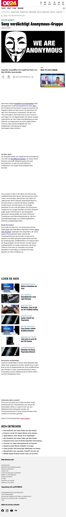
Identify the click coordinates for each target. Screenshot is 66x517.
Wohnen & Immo (24, 12)
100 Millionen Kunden (18, 159)
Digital (5, 15)
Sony (34, 106)
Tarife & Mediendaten (7, 494)
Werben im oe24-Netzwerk (8, 475)
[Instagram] (7, 510)
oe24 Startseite (5, 465)
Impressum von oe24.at (7, 481)
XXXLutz (39, 12)
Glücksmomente (15, 12)
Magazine (21, 8)
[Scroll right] (64, 12)
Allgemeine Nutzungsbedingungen (11, 467)
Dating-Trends (45, 12)
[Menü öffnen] (63, 8)
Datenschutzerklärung (7, 469)
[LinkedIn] (16, 510)
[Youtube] (11, 510)
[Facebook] (2, 510)
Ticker (3, 8)
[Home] (2, 15)
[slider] (48, 84)
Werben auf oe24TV (6, 477)
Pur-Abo (3, 479)
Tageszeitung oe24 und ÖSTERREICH (11, 487)
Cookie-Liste (4, 471)
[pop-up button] (59, 84)
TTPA (2, 500)
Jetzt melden (25, 418)
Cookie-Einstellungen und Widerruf (11, 473)
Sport (9, 8)
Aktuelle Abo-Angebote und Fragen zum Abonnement (16, 496)
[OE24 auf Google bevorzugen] (32, 77)
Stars (14, 8)
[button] (43, 84)
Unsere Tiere (59, 12)
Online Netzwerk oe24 (7, 460)
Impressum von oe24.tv (7, 483)
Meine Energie (32, 12)
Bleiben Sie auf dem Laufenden (10, 505)
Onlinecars (52, 12)
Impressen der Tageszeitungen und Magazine (13, 498)
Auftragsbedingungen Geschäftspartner (12, 493)
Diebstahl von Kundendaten (24, 103)
